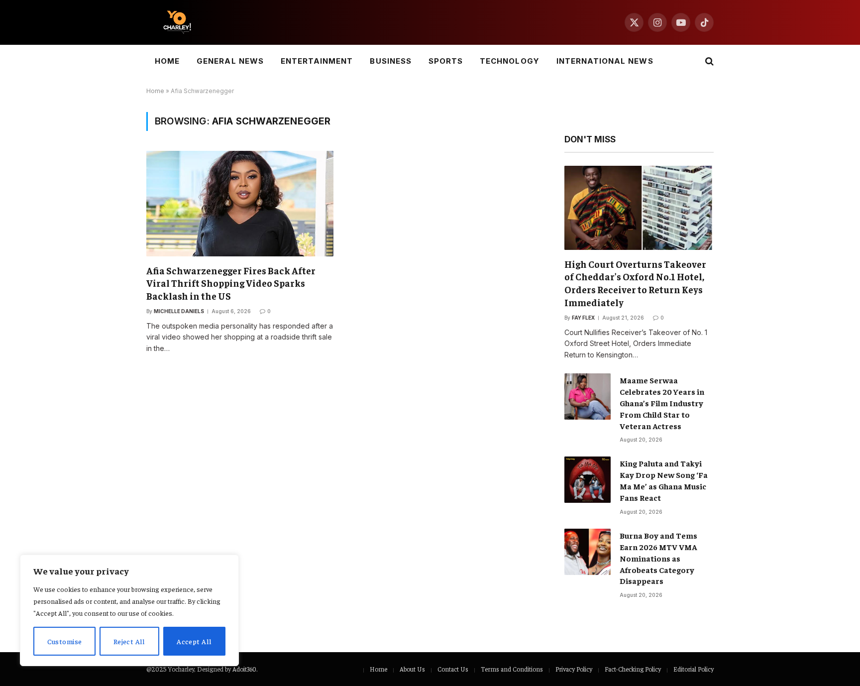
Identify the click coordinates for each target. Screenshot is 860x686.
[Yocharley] (177, 22)
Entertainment (317, 61)
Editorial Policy (693, 669)
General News (230, 61)
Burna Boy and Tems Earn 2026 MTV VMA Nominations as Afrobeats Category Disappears (658, 558)
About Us (412, 669)
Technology (509, 61)
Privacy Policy (573, 669)
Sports (446, 61)
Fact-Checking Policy (633, 669)
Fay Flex (583, 318)
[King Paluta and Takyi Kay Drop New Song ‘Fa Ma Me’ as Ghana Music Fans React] (587, 480)
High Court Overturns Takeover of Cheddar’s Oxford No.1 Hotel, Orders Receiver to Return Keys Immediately (635, 283)
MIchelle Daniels (179, 311)
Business (390, 61)
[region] (129, 610)
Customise (64, 641)
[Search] (708, 61)
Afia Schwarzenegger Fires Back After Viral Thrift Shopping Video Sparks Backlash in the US (231, 283)
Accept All (194, 641)
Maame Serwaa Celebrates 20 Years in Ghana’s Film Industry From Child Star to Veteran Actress (662, 403)
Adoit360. (244, 669)
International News (604, 61)
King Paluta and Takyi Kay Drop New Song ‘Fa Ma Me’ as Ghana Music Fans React (664, 480)
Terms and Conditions (512, 669)
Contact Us (452, 669)
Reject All (129, 641)
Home (167, 61)
